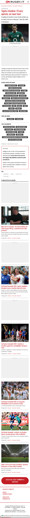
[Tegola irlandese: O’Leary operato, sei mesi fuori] (15, 33)
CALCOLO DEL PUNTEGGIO (11, 95)
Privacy (4, 492)
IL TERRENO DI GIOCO (11, 85)
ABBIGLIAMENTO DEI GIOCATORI (11, 90)
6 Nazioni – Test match (12, 6)
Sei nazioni (5, 176)
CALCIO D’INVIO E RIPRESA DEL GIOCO (15, 100)
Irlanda (12, 174)
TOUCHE (11, 108)
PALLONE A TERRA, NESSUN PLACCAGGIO (15, 103)
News (6, 6)
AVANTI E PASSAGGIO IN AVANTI (19, 98)
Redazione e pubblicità (8, 489)
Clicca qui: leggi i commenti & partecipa (15, 480)
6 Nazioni (20, 6)
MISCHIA (18, 108)
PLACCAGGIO (9, 129)
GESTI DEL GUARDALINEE (15, 139)
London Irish (18, 174)
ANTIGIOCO (22, 95)
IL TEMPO (24, 90)
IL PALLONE (21, 85)
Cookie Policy (6, 497)
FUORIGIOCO (6, 98)
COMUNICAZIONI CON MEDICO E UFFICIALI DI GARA (15, 137)
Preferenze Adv (6, 499)
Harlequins (5, 174)
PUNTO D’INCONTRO (19, 129)
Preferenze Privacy (7, 494)
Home (2, 6)
